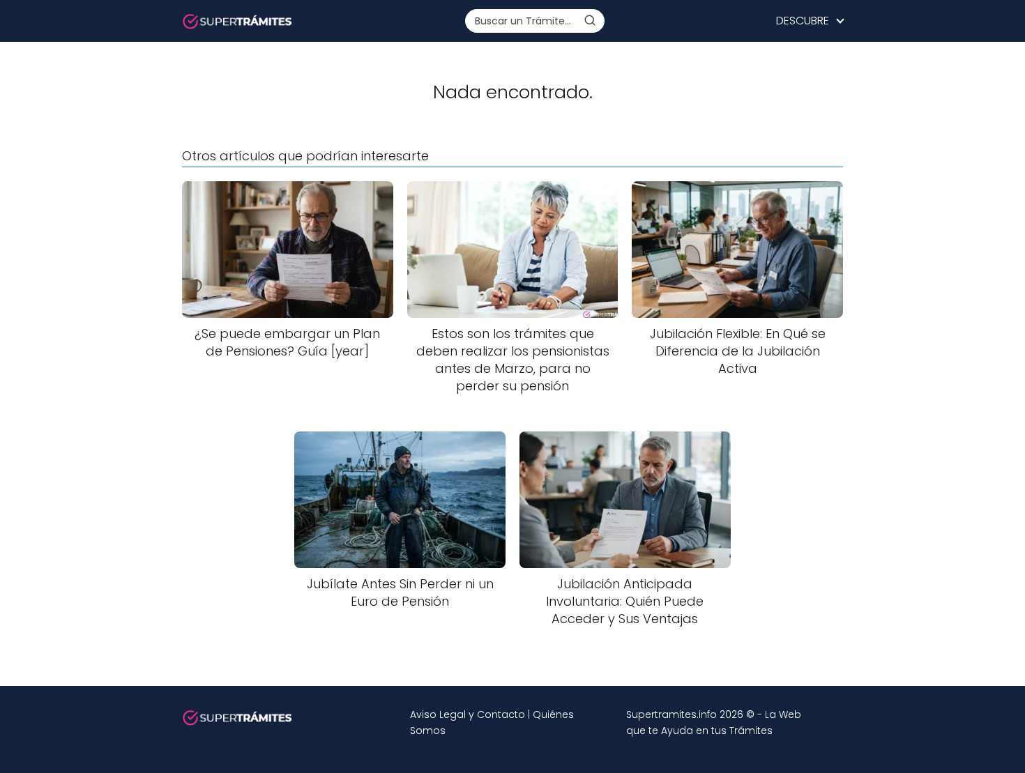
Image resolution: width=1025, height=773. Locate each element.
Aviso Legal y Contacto (467, 714)
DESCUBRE (802, 21)
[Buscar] (590, 20)
